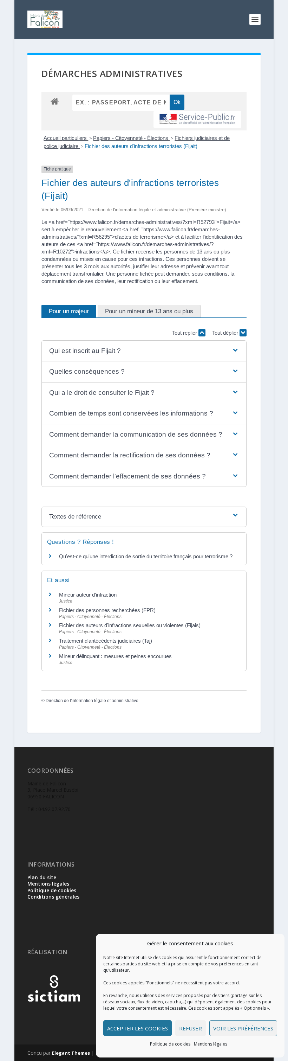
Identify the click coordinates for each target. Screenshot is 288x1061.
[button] (144, 351)
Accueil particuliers (66, 138)
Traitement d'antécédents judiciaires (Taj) (105, 641)
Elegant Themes (71, 1053)
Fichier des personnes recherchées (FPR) (107, 610)
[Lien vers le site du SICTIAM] (53, 1013)
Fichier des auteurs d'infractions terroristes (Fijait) (141, 146)
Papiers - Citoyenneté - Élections (131, 138)
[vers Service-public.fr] (197, 119)
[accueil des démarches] (55, 101)
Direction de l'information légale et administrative (92, 700)
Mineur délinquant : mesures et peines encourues (115, 656)
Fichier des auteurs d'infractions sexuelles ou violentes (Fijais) (130, 625)
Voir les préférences (243, 1028)
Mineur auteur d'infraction (88, 595)
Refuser (190, 1028)
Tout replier (185, 333)
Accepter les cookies (137, 1028)
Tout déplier (226, 333)
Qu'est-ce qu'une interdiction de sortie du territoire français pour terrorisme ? (146, 556)
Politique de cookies (170, 1044)
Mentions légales (210, 1044)
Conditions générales (53, 896)
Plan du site (41, 877)
